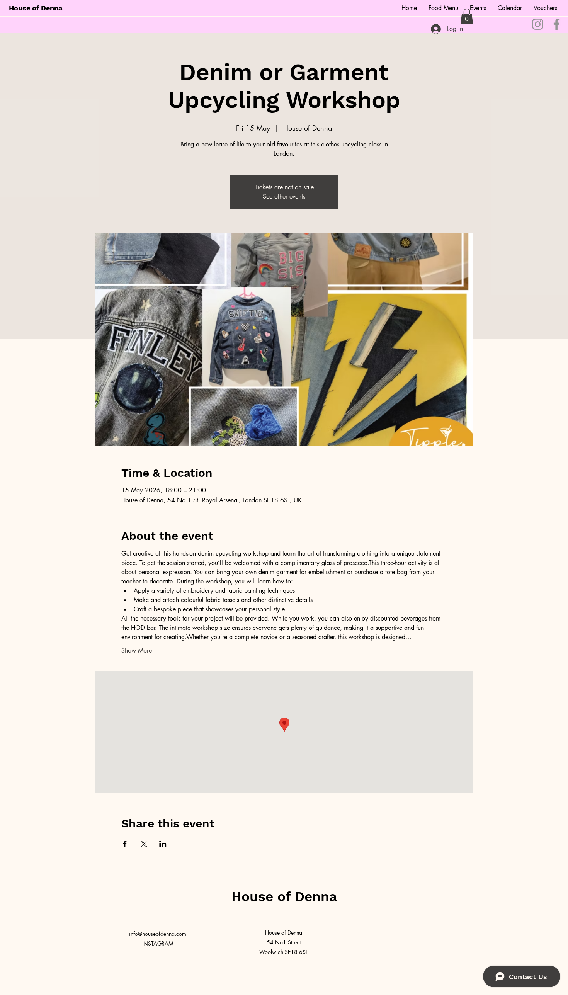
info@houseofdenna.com (157, 933)
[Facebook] (556, 24)
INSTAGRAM (157, 943)
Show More (136, 650)
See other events (284, 196)
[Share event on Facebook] (125, 844)
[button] (466, 16)
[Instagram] (537, 24)
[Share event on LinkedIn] (163, 844)
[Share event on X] (144, 844)
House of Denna (35, 8)
